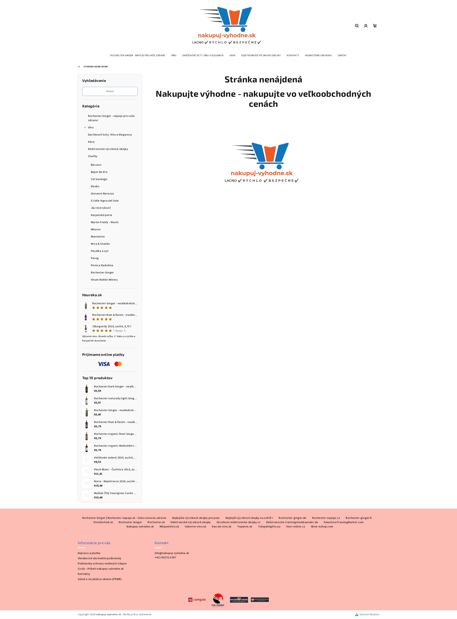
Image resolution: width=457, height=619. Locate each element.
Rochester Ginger (130, 522)
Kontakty (84, 574)
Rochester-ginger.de (292, 518)
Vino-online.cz (295, 527)
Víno (91, 127)
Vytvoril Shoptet (369, 614)
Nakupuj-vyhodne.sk (140, 527)
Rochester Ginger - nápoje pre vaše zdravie (111, 118)
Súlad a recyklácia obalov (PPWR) (100, 579)
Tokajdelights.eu (269, 527)
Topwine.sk (244, 527)
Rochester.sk (156, 522)
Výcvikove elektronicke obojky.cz (239, 522)
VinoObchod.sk (103, 522)
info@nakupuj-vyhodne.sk (172, 553)
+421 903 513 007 (165, 557)
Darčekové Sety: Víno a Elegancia (110, 135)
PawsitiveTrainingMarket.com (344, 522)
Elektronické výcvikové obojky (108, 149)
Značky (93, 156)
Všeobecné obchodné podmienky (99, 558)
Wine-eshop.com (322, 527)
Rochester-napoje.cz (326, 518)
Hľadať (110, 91)
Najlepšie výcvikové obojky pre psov (196, 518)
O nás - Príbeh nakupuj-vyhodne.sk (101, 569)
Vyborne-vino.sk (195, 527)
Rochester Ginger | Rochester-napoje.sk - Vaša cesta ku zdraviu (124, 518)
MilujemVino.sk (169, 527)
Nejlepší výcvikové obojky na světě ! (249, 518)
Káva (91, 142)
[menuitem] (138, 55)
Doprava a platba (89, 553)
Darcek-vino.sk (221, 527)
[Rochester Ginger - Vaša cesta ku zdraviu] (239, 599)
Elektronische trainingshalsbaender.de (292, 522)
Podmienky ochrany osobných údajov (102, 564)
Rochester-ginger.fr (359, 518)
